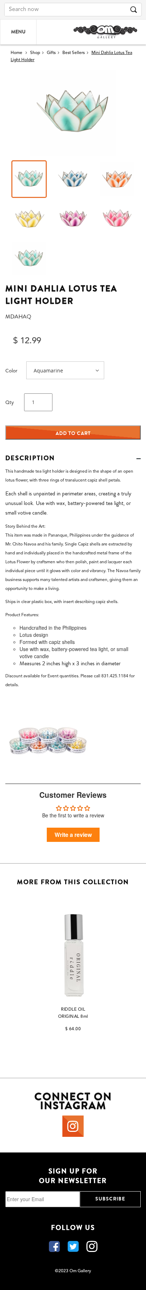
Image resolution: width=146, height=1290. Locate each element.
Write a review (73, 835)
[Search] (133, 9)
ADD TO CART (73, 433)
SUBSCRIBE (110, 1199)
